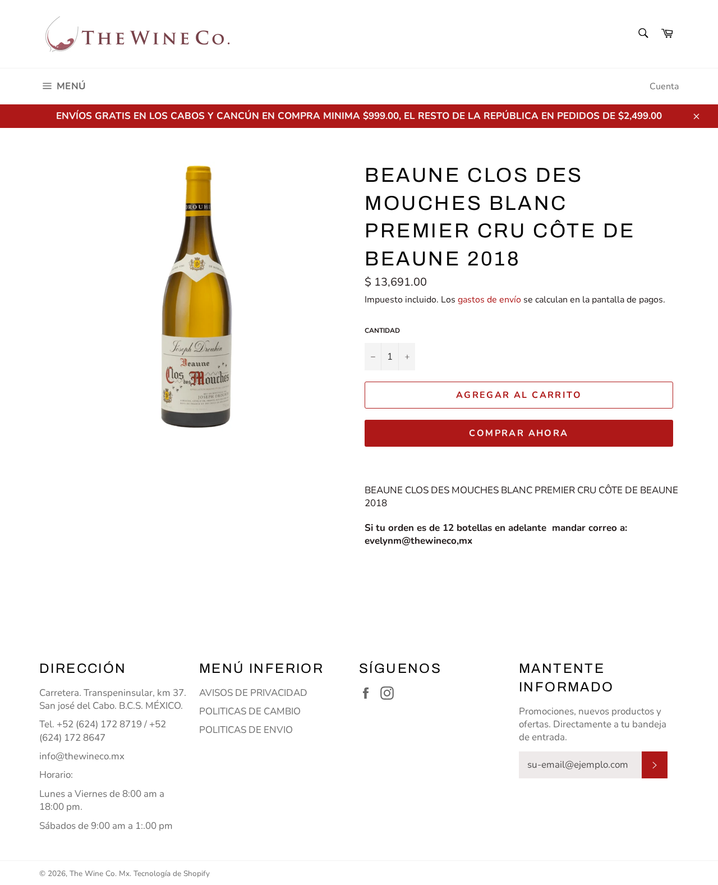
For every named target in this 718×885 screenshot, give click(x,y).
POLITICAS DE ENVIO (246, 729)
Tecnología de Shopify (172, 873)
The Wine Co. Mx (100, 873)
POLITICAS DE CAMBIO (250, 711)
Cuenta (664, 86)
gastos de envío (489, 300)
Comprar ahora (518, 433)
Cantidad (382, 330)
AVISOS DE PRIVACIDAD (253, 692)
